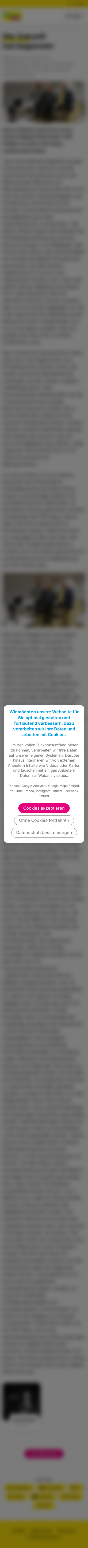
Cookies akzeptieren (44, 808)
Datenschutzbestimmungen (44, 832)
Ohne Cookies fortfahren (44, 820)
